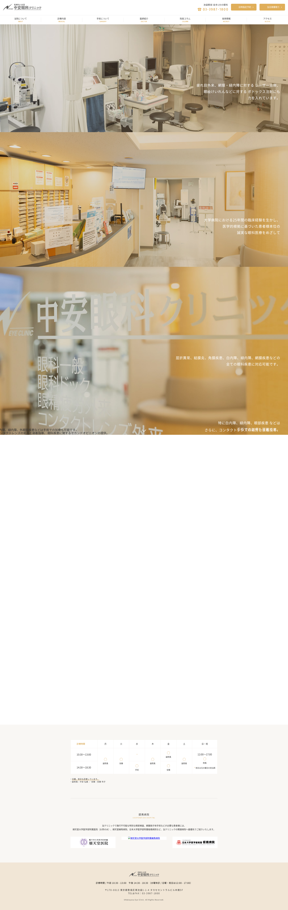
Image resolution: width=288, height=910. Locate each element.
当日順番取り (273, 7)
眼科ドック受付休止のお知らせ (140, 519)
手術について (103, 20)
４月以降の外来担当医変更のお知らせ (143, 535)
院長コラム (185, 20)
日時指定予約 (244, 7)
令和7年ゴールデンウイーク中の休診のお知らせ (148, 502)
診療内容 (61, 20)
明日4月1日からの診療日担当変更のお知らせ (147, 510)
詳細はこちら (154, 708)
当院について (20, 20)
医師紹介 (144, 20)
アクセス (267, 20)
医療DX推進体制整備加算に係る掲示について (147, 527)
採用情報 (226, 20)
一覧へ (73, 535)
